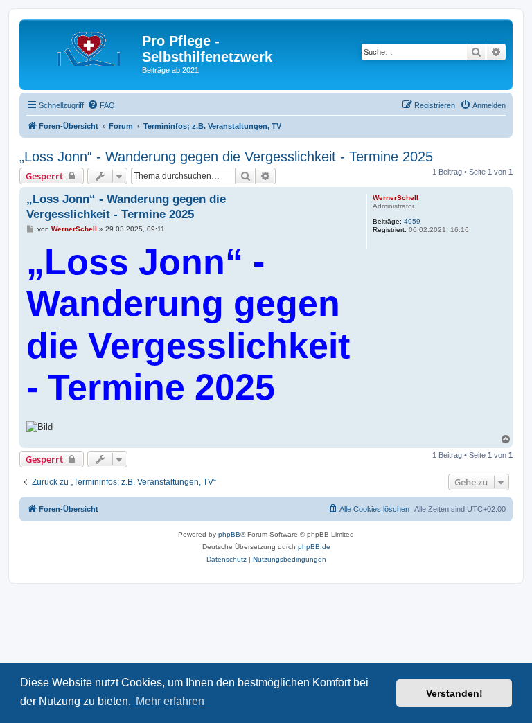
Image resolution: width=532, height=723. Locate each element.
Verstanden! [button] (454, 693)
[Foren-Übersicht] (82, 45)
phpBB (229, 534)
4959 (412, 221)
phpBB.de (314, 547)
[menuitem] (101, 105)
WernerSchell (395, 198)
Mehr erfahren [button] (170, 701)
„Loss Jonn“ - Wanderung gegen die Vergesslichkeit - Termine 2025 (226, 156)
